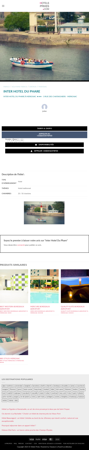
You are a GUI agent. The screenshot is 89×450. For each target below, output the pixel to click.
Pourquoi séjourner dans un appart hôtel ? (19, 426)
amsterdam (19, 386)
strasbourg (72, 396)
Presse (21, 443)
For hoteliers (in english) (73, 443)
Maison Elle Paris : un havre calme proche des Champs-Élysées (27, 430)
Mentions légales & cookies (50, 443)
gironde (33, 87)
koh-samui (59, 389)
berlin (43, 386)
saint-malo (40, 396)
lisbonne (68, 389)
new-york (63, 393)
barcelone (36, 386)
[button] (3, 6)
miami (42, 393)
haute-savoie (28, 389)
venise (4, 400)
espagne (5, 389)
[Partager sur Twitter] (14, 141)
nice (69, 393)
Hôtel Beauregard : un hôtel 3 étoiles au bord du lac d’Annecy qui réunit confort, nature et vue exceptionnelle (40, 419)
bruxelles (65, 386)
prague (16, 396)
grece (19, 389)
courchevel (80, 386)
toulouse (81, 396)
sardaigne (49, 396)
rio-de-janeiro (25, 396)
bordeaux (57, 386)
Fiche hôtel (14, 286)
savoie (57, 396)
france (6, 87)
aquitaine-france (19, 87)
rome (33, 396)
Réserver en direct (14, 281)
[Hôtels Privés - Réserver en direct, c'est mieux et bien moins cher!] (45, 6)
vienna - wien (13, 400)
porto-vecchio (7, 396)
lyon (3, 393)
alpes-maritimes (7, 386)
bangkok (27, 386)
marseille (35, 393)
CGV (35, 443)
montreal (54, 393)
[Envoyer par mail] (18, 141)
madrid (9, 393)
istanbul (46, 389)
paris (74, 393)
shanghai (64, 396)
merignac (43, 87)
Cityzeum (52, 447)
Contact (28, 443)
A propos (8, 443)
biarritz (49, 386)
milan (47, 393)
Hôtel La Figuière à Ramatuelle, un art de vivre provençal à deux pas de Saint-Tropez (36, 409)
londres (75, 389)
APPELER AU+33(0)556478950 (44, 135)
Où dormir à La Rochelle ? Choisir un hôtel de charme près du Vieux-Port (31, 414)
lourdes (82, 389)
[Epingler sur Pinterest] (22, 141)
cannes (72, 386)
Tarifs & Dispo (44, 128)
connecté (21, 245)
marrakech (25, 393)
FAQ (15, 443)
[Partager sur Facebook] (9, 141)
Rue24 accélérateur (65, 447)
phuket (80, 393)
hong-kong (37, 389)
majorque (17, 393)
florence (13, 389)
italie (52, 389)
